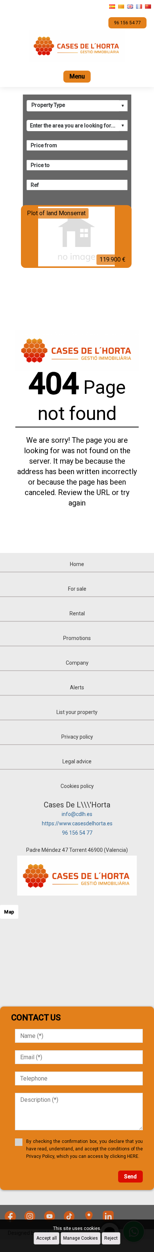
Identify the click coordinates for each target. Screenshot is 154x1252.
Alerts (77, 687)
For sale (77, 589)
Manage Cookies (80, 1238)
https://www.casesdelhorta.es (77, 823)
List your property (77, 712)
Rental (77, 613)
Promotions (77, 638)
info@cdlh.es (77, 814)
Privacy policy (77, 737)
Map (9, 912)
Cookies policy (77, 786)
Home (77, 564)
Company (77, 663)
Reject (111, 1238)
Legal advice (77, 761)
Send (130, 1177)
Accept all (46, 1238)
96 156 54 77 (77, 833)
